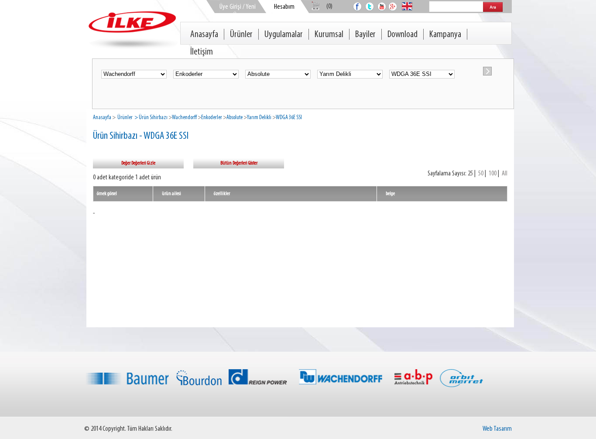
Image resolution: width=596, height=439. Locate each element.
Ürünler (241, 35)
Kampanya (445, 35)
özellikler (222, 193)
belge (390, 193)
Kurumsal (329, 35)
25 (470, 173)
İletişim (201, 52)
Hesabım (284, 6)
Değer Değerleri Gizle (138, 163)
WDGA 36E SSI (289, 117)
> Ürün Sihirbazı (151, 117)
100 (493, 173)
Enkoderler (211, 117)
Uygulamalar (283, 35)
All (504, 173)
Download (402, 35)
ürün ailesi (171, 193)
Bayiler (365, 35)
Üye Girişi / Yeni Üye (237, 11)
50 (480, 173)
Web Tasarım (497, 428)
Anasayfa (204, 35)
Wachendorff (184, 117)
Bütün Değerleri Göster (238, 163)
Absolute (234, 117)
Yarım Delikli (259, 117)
